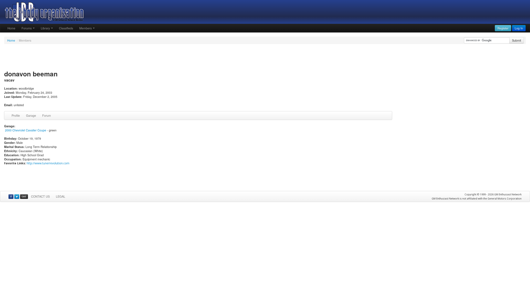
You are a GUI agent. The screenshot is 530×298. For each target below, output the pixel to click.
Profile (16, 115)
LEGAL (60, 196)
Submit (516, 40)
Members (86, 28)
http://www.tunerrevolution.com (48, 163)
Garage (31, 115)
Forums (27, 28)
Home (11, 28)
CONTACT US (40, 196)
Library (46, 28)
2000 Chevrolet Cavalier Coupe (25, 130)
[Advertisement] (265, 57)
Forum (46, 115)
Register (502, 28)
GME (24, 196)
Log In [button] (519, 28)
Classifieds (66, 28)
